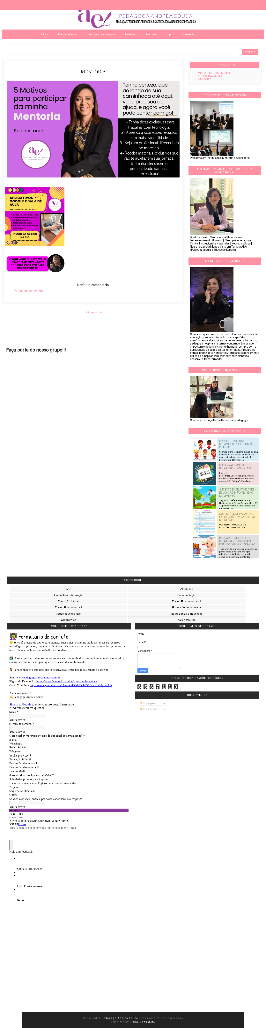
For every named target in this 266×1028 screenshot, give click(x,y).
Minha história (67, 34)
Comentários (149, 709)
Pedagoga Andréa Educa (120, 1018)
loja (169, 34)
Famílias (130, 34)
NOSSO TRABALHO (210, 76)
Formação (188, 34)
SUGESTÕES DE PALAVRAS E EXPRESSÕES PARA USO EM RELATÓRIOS (237, 517)
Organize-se (68, 619)
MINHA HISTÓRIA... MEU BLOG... (217, 73)
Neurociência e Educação (187, 613)
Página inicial (94, 312)
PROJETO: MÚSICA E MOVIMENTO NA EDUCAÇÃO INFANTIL (237, 444)
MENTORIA (204, 79)
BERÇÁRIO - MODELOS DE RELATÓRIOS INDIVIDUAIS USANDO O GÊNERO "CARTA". (237, 541)
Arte (68, 589)
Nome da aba (28, 4)
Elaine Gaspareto (142, 1021)
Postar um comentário (29, 291)
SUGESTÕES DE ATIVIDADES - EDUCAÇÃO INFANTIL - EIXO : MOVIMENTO (237, 492)
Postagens (148, 703)
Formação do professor (186, 607)
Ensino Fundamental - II (187, 601)
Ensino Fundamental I (68, 607)
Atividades (186, 589)
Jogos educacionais (68, 613)
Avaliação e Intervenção (68, 595)
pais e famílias (187, 619)
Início (44, 34)
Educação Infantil (68, 601)
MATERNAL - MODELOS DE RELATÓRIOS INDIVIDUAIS (235, 467)
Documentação (186, 595)
